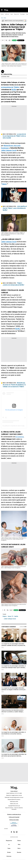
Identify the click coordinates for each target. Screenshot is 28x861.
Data (19, 844)
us (9, 844)
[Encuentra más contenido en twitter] (6, 40)
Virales (9, 852)
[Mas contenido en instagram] (16, 832)
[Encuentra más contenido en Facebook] (2, 40)
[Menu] (2, 9)
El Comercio (20, 437)
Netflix (16, 616)
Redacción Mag (8, 74)
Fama (9, 848)
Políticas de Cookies (14, 819)
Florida (2, 14)
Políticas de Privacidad (14, 817)
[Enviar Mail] (2, 74)
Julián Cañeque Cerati (10, 618)
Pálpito (5, 616)
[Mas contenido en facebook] (11, 832)
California (7, 14)
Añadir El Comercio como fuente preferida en (14, 20)
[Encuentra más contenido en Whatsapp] (9, 40)
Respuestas (9, 840)
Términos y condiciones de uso (14, 814)
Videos (19, 840)
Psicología (22, 14)
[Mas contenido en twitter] (14, 832)
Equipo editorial (14, 791)
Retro (19, 848)
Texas (11, 14)
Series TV (10, 616)
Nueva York (16, 14)
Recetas (19, 852)
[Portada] (14, 790)
